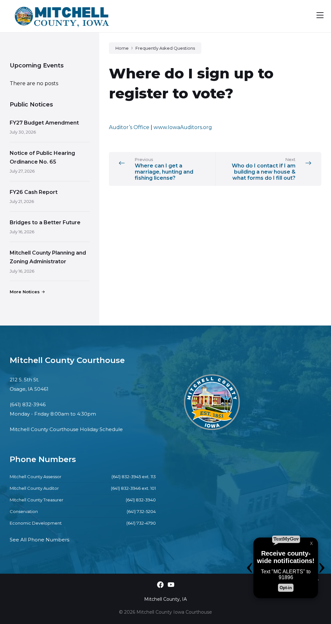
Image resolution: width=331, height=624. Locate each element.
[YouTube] (171, 585)
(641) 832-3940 (141, 499)
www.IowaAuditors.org (183, 127)
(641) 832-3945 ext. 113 (134, 476)
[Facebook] (160, 585)
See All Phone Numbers (39, 540)
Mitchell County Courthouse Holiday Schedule (66, 429)
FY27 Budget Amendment (44, 123)
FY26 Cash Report (34, 192)
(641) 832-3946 (28, 404)
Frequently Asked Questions (165, 48)
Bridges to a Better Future (45, 222)
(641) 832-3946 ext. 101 (133, 488)
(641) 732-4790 (141, 523)
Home (122, 48)
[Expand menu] (320, 15)
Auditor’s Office (129, 127)
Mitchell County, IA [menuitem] (165, 599)
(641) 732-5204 (141, 511)
